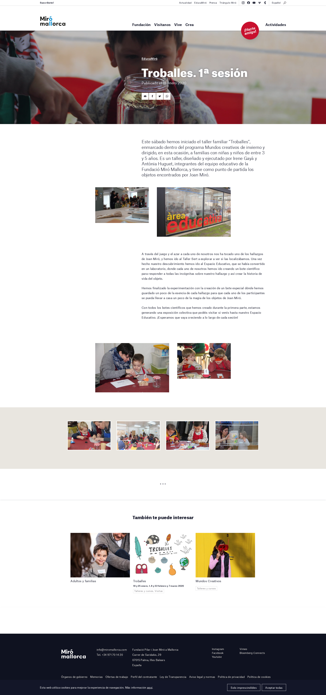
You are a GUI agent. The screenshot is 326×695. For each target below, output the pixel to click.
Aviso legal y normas (202, 676)
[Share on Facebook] (152, 96)
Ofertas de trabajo (116, 676)
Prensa (213, 2)
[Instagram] (243, 2)
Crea (189, 24)
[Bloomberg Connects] (265, 2)
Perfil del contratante (144, 676)
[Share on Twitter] (159, 96)
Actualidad (185, 2)
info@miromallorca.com (112, 649)
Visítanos (162, 24)
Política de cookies (259, 676)
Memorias (96, 676)
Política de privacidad (231, 676)
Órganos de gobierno (74, 676)
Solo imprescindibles (244, 687)
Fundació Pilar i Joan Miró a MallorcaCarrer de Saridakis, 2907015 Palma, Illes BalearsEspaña (155, 657)
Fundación (141, 24)
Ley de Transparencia (173, 676)
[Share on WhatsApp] (167, 96)
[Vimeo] (259, 2)
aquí (149, 687)
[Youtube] (254, 2)
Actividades (275, 24)
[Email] (145, 96)
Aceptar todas (274, 687)
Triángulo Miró (228, 2)
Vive (178, 24)
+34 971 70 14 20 (112, 654)
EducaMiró (200, 2)
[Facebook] (248, 2)
